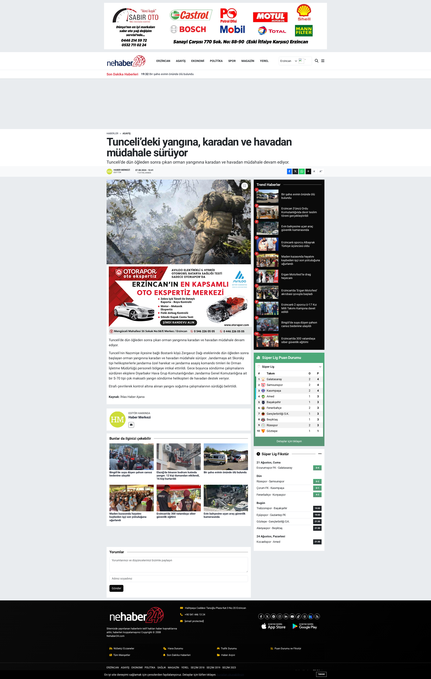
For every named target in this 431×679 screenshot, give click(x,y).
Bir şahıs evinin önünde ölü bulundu (167, 74)
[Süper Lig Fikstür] (320, 454)
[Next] (311, 616)
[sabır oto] (215, 25)
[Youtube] (292, 616)
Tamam (321, 674)
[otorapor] (180, 300)
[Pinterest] (273, 616)
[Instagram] (280, 616)
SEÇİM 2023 (229, 667)
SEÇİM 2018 (197, 667)
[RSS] (317, 616)
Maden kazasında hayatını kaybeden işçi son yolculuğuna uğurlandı (127, 517)
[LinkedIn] (286, 616)
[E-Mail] (131, 425)
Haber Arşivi (228, 655)
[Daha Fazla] (308, 171)
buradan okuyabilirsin (230, 674)
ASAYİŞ (181, 61)
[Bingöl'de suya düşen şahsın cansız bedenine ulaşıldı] (131, 456)
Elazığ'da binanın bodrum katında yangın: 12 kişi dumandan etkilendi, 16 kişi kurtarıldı (178, 475)
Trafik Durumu (229, 648)
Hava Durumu (175, 648)
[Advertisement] (215, 103)
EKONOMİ (197, 61)
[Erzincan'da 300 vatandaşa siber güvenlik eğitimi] (179, 498)
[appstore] (273, 626)
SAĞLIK (161, 667)
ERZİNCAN (163, 61)
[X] (267, 616)
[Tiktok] (298, 616)
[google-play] (305, 626)
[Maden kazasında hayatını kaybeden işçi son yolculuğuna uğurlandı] (131, 498)
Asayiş (127, 133)
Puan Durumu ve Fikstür (288, 648)
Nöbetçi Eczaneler (124, 648)
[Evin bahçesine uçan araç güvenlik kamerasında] (226, 498)
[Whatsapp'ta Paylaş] (302, 171)
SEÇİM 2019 (213, 667)
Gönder (116, 588)
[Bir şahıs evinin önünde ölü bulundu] (226, 456)
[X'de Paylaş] (295, 171)
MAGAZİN (247, 61)
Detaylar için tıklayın (289, 441)
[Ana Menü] (321, 61)
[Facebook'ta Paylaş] (289, 171)
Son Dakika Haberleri (179, 655)
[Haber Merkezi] (117, 419)
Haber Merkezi (139, 417)
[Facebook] (261, 616)
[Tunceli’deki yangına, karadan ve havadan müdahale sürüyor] (179, 222)
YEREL (264, 61)
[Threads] (304, 616)
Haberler (112, 133)
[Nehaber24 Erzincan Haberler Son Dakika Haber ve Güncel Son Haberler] (126, 61)
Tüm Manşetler (121, 655)
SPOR (232, 61)
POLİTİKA (216, 61)
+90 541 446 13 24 (195, 614)
